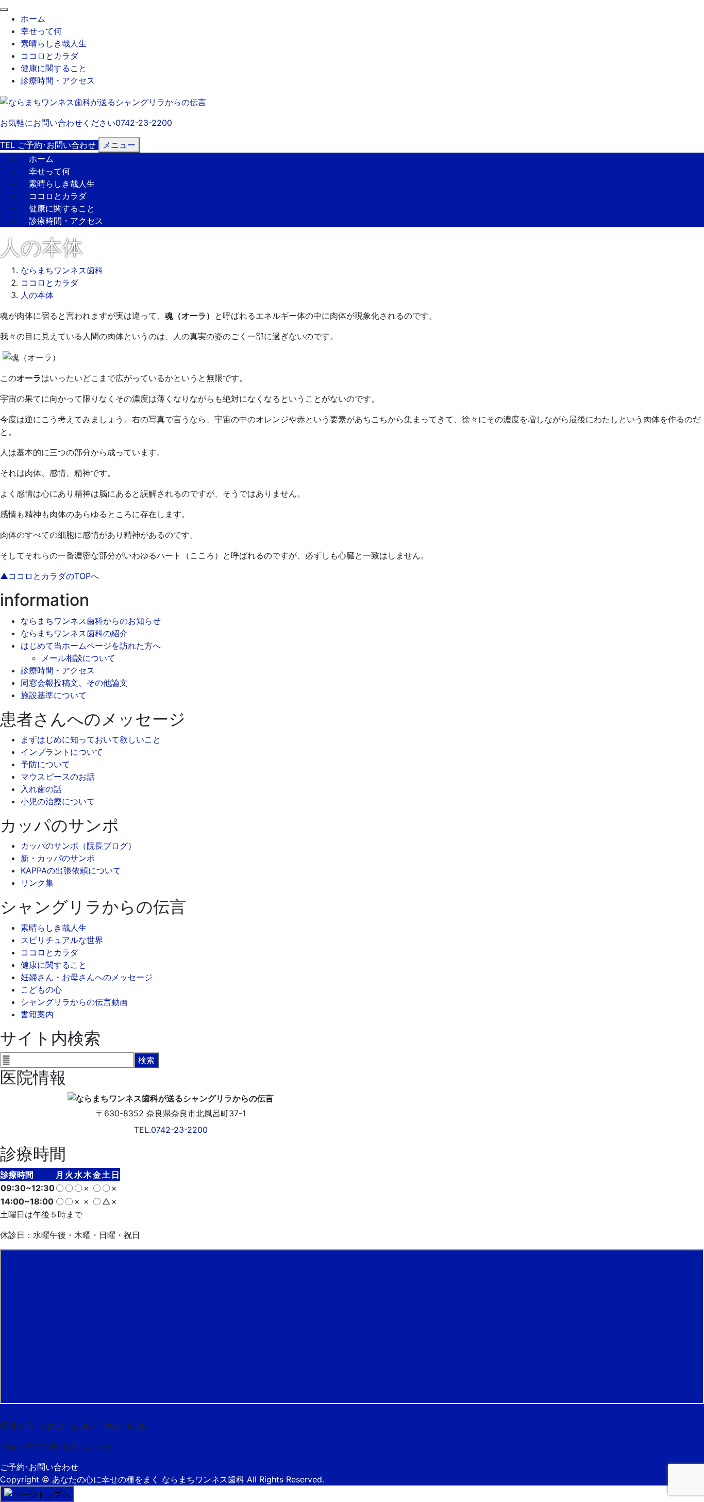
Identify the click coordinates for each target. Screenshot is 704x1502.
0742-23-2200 (179, 1130)
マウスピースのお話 (58, 776)
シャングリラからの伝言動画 (74, 1002)
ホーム (33, 18)
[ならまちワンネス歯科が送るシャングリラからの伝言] (103, 101)
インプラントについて (62, 752)
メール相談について (78, 658)
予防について (45, 764)
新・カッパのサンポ (58, 858)
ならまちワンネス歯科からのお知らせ (91, 621)
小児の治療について (58, 801)
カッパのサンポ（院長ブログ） (78, 845)
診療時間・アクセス (58, 80)
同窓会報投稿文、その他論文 (74, 683)
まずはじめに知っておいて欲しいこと (91, 739)
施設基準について (54, 695)
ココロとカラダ (49, 56)
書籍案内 (37, 1014)
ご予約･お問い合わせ (39, 1467)
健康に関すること (54, 68)
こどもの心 (41, 989)
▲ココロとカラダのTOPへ (49, 576)
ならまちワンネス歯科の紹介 (74, 633)
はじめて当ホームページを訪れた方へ (91, 645)
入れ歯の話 (41, 789)
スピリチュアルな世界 (62, 940)
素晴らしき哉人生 (54, 43)
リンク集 (37, 883)
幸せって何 (41, 31)
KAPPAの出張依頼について (71, 870)
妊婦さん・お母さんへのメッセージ (87, 977)
